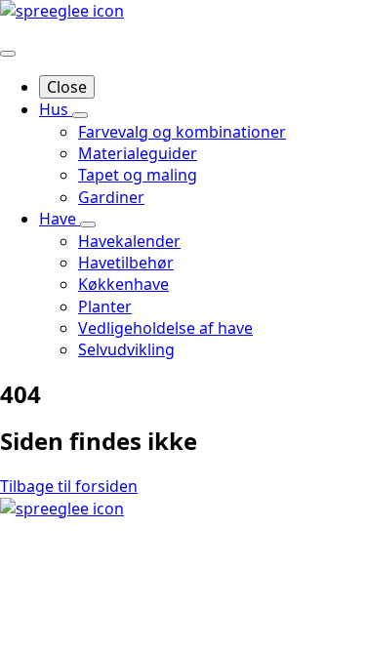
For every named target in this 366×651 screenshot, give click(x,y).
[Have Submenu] (88, 224)
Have (59, 218)
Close (67, 87)
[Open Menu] (8, 54)
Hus (55, 109)
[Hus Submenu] (80, 115)
